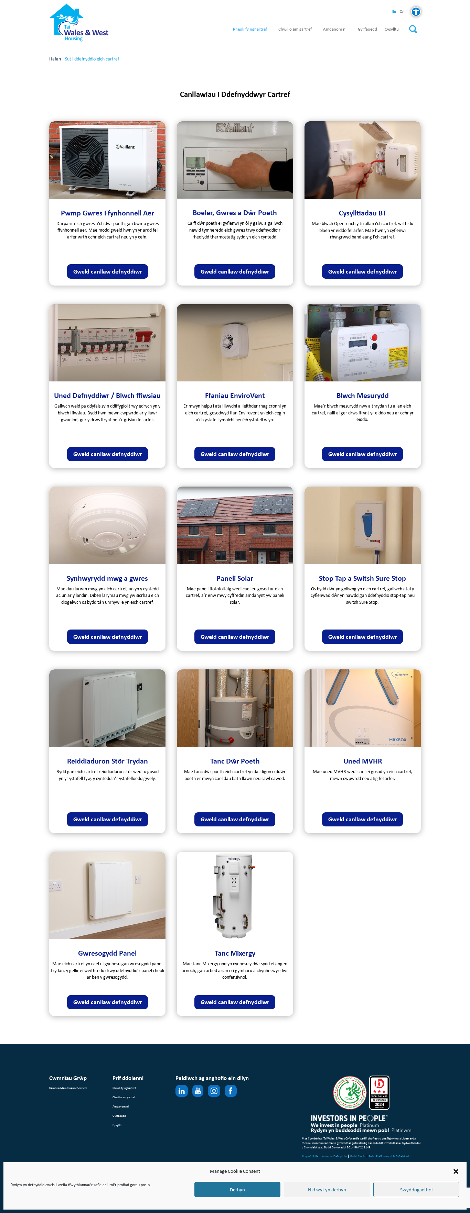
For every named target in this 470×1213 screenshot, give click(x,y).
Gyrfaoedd (367, 29)
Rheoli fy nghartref (250, 29)
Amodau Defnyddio (334, 1156)
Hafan (55, 59)
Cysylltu (392, 29)
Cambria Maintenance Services (68, 1088)
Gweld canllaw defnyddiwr (107, 271)
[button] (455, 1171)
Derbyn (237, 1190)
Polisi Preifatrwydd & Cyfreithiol (388, 1156)
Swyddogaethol (416, 1190)
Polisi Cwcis (357, 1156)
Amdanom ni (334, 29)
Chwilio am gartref (295, 29)
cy (402, 12)
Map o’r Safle (310, 1156)
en (394, 11)
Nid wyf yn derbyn (327, 1190)
